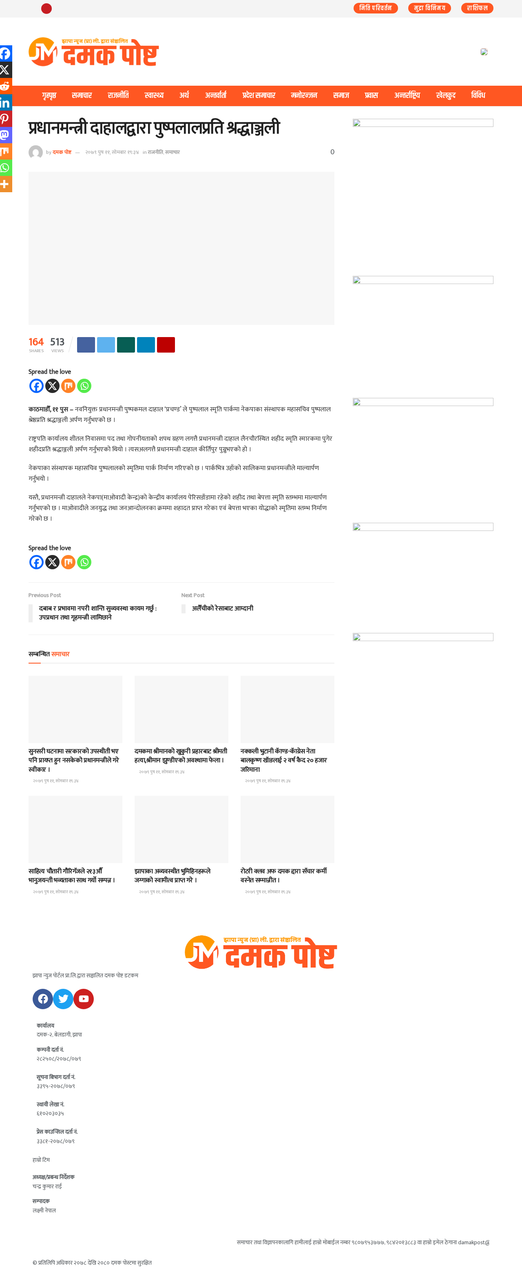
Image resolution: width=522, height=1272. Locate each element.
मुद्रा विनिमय (430, 8)
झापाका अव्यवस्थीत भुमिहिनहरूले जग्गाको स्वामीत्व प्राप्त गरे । (172, 876)
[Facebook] (36, 386)
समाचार (82, 95)
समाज (341, 95)
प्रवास (371, 95)
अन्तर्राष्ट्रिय (407, 95)
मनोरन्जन (304, 95)
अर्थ (184, 95)
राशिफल (477, 8)
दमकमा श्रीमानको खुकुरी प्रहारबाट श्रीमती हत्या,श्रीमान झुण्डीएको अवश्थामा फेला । (181, 756)
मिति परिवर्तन (375, 8)
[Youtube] (83, 999)
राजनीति (118, 95)
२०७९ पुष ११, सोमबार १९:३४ (112, 152)
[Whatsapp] (84, 386)
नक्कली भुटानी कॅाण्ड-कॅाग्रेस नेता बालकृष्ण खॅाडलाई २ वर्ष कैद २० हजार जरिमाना (284, 760)
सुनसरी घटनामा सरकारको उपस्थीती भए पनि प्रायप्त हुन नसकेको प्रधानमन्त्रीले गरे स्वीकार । (74, 760)
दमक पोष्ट (62, 152)
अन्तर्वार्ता (215, 95)
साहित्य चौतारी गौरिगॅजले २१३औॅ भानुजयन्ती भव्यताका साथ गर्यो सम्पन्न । (72, 876)
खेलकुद (446, 95)
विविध (478, 95)
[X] (52, 386)
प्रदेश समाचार (259, 95)
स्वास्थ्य (154, 95)
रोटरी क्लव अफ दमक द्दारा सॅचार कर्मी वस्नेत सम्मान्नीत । (284, 876)
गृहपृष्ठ (49, 95)
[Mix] (68, 386)
